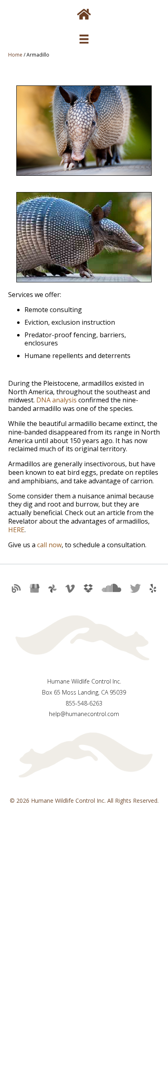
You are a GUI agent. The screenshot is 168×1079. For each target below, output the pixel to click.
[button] (15, 592)
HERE (16, 529)
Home (15, 54)
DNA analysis (56, 399)
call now (49, 544)
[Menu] (84, 39)
